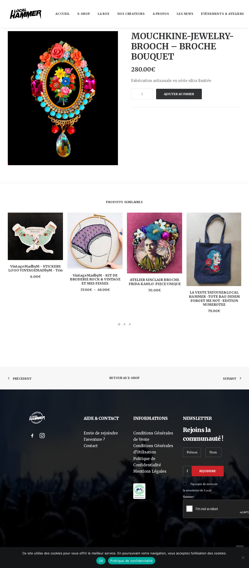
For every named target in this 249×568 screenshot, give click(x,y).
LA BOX (104, 14)
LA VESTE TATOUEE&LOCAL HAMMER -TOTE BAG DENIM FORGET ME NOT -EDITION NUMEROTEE (214, 298)
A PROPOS (161, 14)
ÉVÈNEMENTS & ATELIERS (222, 14)
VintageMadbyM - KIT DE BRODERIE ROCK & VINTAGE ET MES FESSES (95, 279)
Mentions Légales (149, 471)
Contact (91, 445)
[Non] (242, 557)
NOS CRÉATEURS (131, 14)
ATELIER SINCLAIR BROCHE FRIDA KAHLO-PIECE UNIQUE (155, 282)
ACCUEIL (62, 14)
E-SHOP (84, 14)
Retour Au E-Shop (124, 378)
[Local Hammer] (25, 14)
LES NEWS (185, 14)
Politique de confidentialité (131, 561)
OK (101, 561)
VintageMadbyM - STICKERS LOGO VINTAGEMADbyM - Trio (35, 268)
